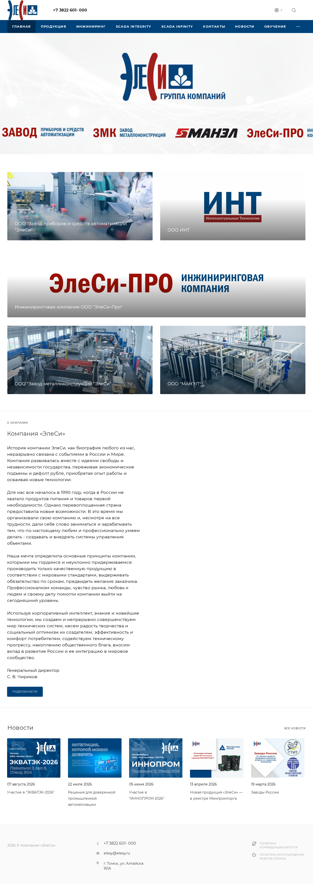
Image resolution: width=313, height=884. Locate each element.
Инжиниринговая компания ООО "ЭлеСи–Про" (69, 307)
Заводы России (265, 792)
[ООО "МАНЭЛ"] (232, 359)
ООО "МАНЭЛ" (184, 384)
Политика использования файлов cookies (282, 856)
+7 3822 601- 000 (70, 10)
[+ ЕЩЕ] (298, 26)
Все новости (295, 728)
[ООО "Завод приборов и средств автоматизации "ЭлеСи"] (80, 205)
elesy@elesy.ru (117, 853)
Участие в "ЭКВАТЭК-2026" (31, 792)
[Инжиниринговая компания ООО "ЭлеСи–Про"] (156, 282)
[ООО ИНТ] (232, 205)
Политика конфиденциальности (278, 845)
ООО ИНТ (179, 230)
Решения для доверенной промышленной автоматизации (91, 798)
